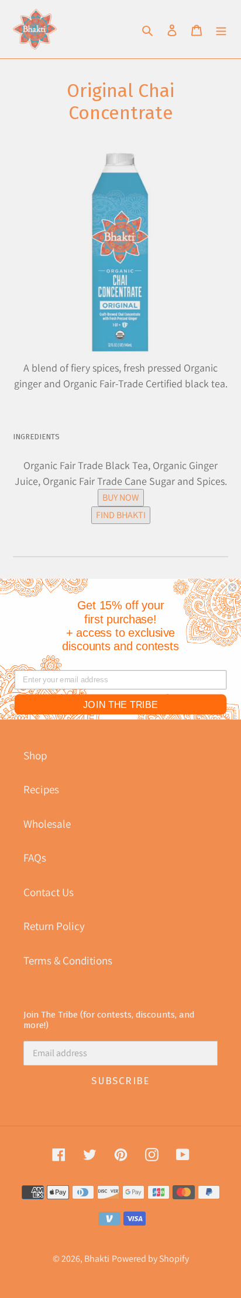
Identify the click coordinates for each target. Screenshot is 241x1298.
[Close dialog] (232, 587)
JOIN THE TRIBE (120, 704)
